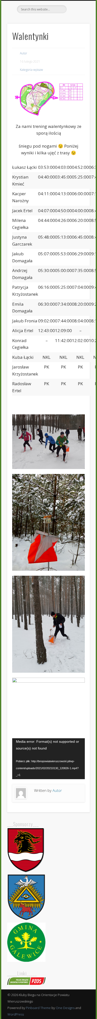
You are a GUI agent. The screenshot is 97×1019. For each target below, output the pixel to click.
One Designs (65, 1008)
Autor (23, 53)
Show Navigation (78, 45)
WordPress (15, 1014)
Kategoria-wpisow (31, 70)
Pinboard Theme (38, 1008)
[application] (48, 758)
